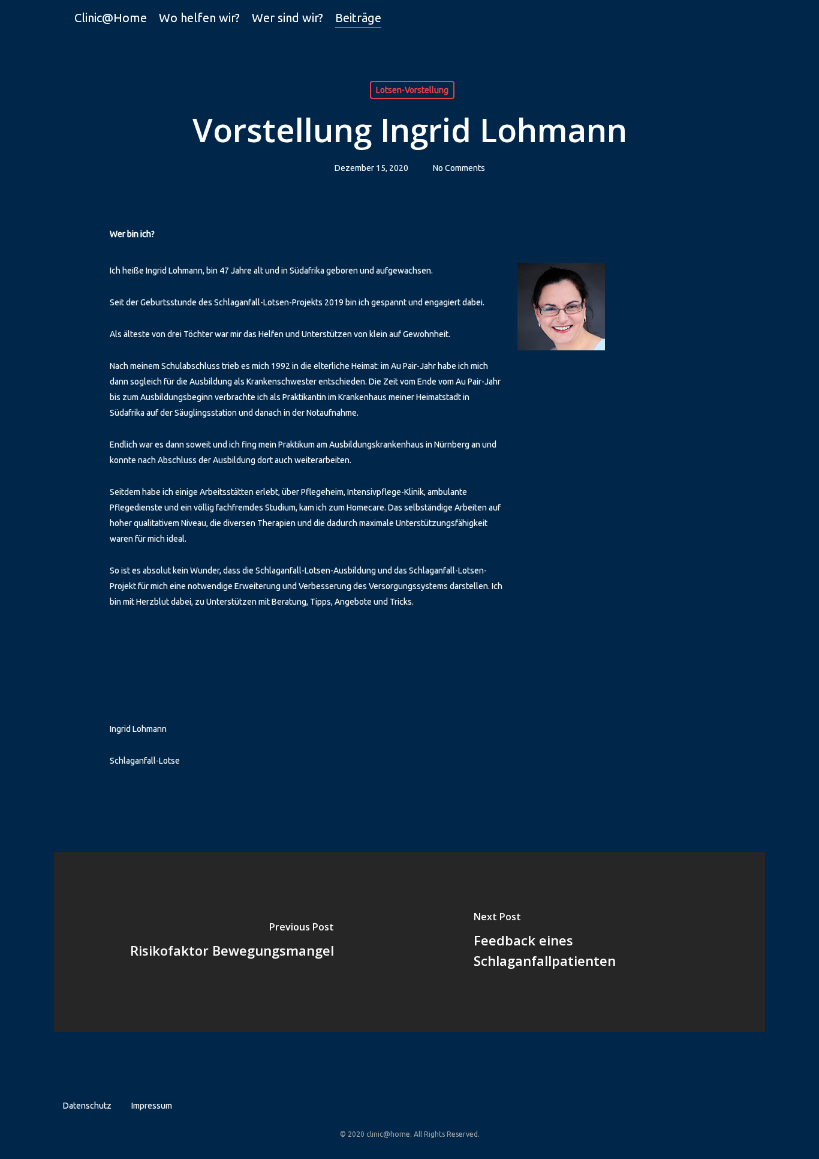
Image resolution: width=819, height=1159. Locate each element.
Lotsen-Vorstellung (412, 90)
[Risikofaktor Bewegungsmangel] (232, 942)
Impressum (151, 1105)
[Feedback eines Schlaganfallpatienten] (587, 942)
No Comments (459, 168)
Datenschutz (87, 1105)
